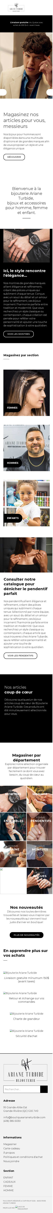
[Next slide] (48, 24)
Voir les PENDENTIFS (20, 655)
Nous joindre (11, 1161)
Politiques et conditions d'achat (23, 1157)
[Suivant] (49, 92)
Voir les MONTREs (18, 334)
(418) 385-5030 (12, 1121)
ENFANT (8, 1177)
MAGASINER (14, 153)
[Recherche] (39, 7)
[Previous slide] (4, 24)
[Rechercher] (44, 1089)
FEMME (8, 1186)
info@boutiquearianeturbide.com (24, 1117)
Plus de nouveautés (26, 935)
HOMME (8, 1190)
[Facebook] (4, 1127)
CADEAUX (9, 1181)
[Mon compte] (49, 7)
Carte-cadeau (11, 1148)
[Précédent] (3, 92)
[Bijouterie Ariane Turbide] (26, 393)
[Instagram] (9, 1127)
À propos (9, 1152)
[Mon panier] (44, 7)
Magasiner (10, 1144)
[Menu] (4, 7)
